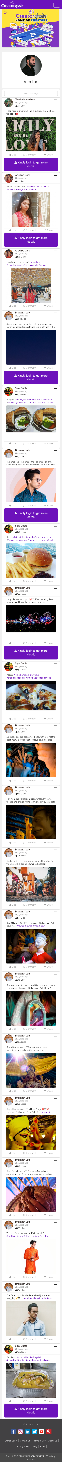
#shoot (20, 1236)
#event (50, 1298)
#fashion (42, 265)
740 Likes (21, 532)
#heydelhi (47, 400)
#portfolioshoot (42, 1236)
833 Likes (21, 394)
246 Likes (21, 856)
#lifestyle (35, 262)
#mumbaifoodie (34, 400)
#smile (30, 186)
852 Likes (21, 669)
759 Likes (21, 106)
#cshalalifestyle (30, 265)
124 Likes (21, 1290)
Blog (34, 1446)
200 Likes (21, 319)
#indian (9, 189)
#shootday (29, 1236)
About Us (52, 1441)
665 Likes (21, 1352)
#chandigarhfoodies (17, 402)
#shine (46, 186)
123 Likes (21, 1228)
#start (26, 1298)
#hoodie (42, 1298)
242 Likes (21, 1104)
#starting (34, 1298)
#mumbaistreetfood (36, 402)
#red (26, 189)
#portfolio (11, 1236)
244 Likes (21, 594)
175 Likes (21, 918)
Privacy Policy (23, 1446)
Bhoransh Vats (22, 312)
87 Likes (21, 456)
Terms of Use (39, 1441)
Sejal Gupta (21, 388)
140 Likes (21, 794)
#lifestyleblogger (14, 265)
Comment (30, 154)
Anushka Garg (22, 175)
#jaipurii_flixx (20, 400)
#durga (28, 926)
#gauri (42, 926)
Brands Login (11, 1441)
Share (49, 154)
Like (13, 154)
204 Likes (21, 1042)
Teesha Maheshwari (25, 99)
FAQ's (42, 1446)
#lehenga (18, 189)
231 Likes (21, 980)
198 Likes (21, 257)
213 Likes (21, 732)
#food (50, 402)
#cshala (32, 189)
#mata (35, 926)
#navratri (20, 926)
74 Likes (20, 181)
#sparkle (38, 186)
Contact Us (25, 1441)
